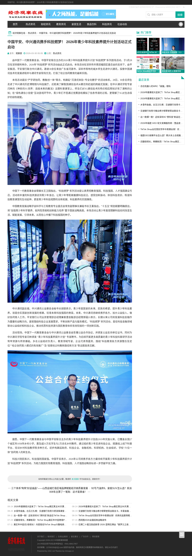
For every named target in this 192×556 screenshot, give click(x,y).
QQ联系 (180, 24)
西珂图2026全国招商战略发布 (92, 520)
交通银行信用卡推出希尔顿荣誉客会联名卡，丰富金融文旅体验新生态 (111, 511)
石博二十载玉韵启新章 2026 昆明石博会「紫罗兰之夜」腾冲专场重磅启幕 (112, 524)
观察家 (19, 53)
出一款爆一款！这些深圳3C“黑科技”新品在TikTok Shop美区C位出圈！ (46, 515)
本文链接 (75, 479)
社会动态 (122, 24)
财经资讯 (46, 24)
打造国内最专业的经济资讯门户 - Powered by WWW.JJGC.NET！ (155, 7)
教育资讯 (61, 24)
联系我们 (51, 537)
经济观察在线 (19, 33)
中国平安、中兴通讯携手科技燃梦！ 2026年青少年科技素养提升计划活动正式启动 (77, 33)
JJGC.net (51, 551)
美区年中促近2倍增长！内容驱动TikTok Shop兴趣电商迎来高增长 (44, 524)
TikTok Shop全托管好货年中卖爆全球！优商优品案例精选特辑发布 (109, 515)
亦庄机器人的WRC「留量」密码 (155, 86)
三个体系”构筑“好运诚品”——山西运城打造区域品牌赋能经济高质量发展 (49, 488)
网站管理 (95, 537)
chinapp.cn (69, 551)
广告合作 (84, 537)
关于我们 (40, 537)
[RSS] (183, 7)
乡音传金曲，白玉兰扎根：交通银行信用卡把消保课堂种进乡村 (43, 511)
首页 (15, 24)
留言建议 (74, 537)
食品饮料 (91, 24)
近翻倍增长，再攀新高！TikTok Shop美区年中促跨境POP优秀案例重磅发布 (49, 520)
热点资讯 (30, 24)
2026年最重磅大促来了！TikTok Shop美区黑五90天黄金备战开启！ (45, 506)
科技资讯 (107, 24)
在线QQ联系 (63, 537)
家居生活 (76, 24)
